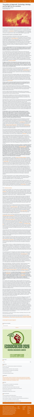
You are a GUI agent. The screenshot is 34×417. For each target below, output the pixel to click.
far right (4, 378)
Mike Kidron (24, 133)
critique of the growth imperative (11, 124)
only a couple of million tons (10, 219)
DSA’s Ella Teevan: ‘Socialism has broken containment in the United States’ (12, 388)
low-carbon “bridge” (24, 210)
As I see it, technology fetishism (21, 157)
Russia (29, 378)
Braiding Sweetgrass (24, 269)
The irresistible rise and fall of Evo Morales (8, 373)
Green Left (28, 407)
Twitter (23, 408)
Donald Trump (23, 377)
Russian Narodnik (26, 69)
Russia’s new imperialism (6, 367)
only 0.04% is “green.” (13, 206)
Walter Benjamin (27, 124)
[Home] (5, 1)
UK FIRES (20, 222)
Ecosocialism (28, 377)
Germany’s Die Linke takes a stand (7, 371)
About (18, 407)
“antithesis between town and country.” (10, 269)
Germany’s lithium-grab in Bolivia (8, 239)
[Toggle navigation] (30, 1)
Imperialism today (22, 378)
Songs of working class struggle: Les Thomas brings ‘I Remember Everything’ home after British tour (15, 398)
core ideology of (22, 121)
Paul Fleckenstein (6, 7)
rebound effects (23, 184)
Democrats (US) (19, 377)
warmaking (4, 191)
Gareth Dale (11, 7)
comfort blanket (6, 161)
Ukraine (27, 378)
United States (14, 377)
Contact (23, 409)
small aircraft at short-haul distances (8, 215)
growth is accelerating (12, 60)
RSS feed (18, 408)
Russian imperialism (13, 378)
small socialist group (14, 38)
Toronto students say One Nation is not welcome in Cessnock (11, 399)
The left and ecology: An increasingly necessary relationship (10, 370)
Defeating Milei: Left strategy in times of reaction (9, 391)
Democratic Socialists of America (7, 377)
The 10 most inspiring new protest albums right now (9, 395)
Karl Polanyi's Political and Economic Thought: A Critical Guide (21, 317)
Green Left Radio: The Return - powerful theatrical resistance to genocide (12, 396)
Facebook (23, 407)
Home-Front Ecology (24, 253)
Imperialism (17, 378)
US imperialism (8, 378)
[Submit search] (30, 362)
